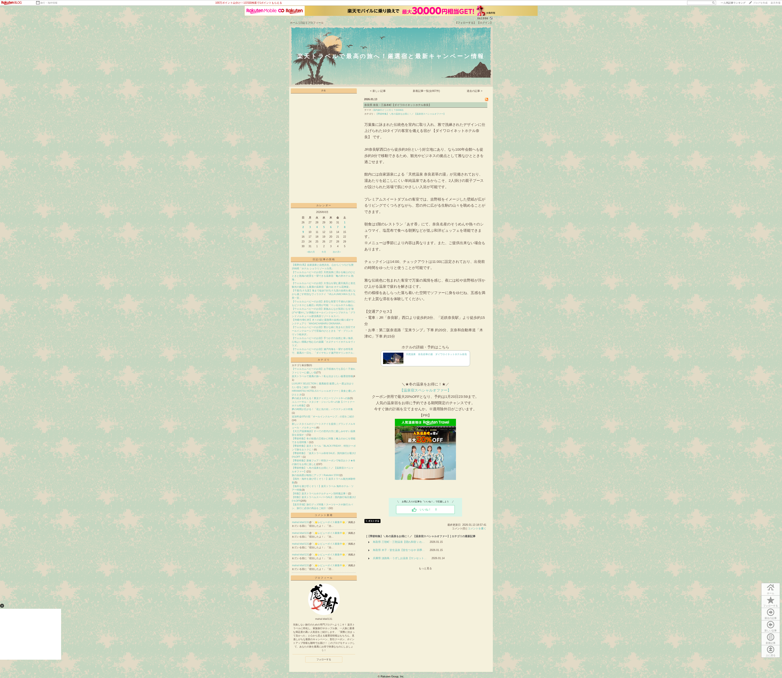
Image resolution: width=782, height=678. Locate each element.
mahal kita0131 (300, 522)
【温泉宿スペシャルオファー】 (425, 390)
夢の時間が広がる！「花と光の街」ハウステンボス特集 (322, 409)
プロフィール (316, 22)
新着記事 (770, 643)
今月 (324, 252)
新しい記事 (770, 630)
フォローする (770, 605)
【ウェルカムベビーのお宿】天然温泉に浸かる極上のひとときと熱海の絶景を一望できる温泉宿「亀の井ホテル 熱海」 (323, 276)
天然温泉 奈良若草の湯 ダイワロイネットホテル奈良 (436, 354)
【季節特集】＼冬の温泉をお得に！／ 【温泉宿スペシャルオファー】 (411, 114)
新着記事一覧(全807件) (426, 90)
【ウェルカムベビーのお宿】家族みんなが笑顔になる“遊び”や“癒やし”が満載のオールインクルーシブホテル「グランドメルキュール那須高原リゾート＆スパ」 (323, 312)
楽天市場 (775, 2)
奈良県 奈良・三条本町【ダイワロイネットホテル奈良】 (397, 104)
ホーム (294, 22)
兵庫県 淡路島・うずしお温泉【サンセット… (400, 558)
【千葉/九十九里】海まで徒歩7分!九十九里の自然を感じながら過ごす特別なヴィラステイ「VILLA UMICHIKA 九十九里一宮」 (324, 294)
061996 (482, 18)
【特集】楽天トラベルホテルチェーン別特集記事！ (320, 493)
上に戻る (770, 655)
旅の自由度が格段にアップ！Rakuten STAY (315, 475)
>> (733, 2)
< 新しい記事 (378, 90)
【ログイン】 (485, 22)
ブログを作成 (760, 2)
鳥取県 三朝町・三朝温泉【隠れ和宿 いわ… (399, 541)
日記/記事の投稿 (324, 259)
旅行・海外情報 (48, 2)
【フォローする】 (465, 22)
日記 (302, 22)
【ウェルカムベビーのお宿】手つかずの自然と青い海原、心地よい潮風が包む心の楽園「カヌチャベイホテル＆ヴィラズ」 (323, 342)
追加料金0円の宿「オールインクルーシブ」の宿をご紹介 (323, 416)
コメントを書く (477, 528)
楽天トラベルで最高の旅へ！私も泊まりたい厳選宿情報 (322, 376)
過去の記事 (770, 618)
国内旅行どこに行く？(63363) (388, 110)
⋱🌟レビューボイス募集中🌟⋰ (330, 522)
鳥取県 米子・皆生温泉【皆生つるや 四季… (399, 550)
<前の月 (311, 252)
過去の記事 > (474, 90)
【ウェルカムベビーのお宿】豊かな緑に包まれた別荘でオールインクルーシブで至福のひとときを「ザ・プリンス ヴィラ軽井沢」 (323, 331)
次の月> (337, 252)
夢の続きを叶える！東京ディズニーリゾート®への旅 (321, 398)
